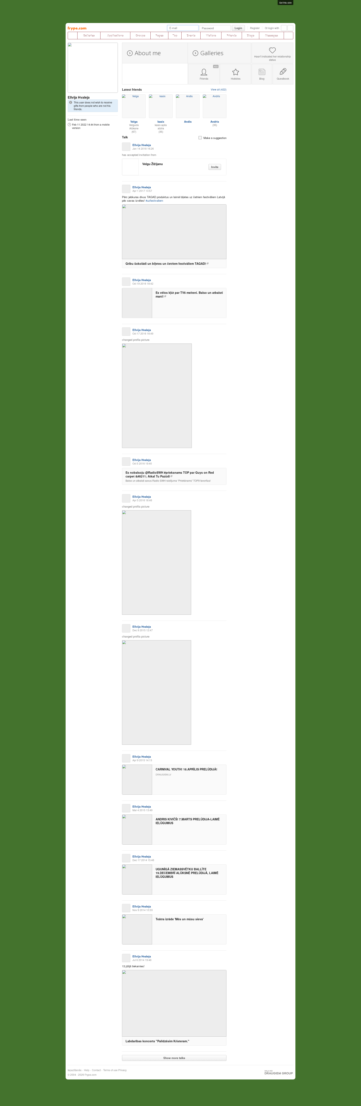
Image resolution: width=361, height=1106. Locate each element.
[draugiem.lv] (72, 35)
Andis (188, 121)
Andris (214, 121)
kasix (161, 121)
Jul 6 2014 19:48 (141, 960)
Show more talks (174, 1058)
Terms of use (110, 1070)
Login (238, 28)
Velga (133, 121)
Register (255, 28)
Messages (271, 36)
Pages (159, 36)
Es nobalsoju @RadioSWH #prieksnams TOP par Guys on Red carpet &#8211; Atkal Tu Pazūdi (170, 474)
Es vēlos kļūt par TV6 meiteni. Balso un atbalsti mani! (189, 294)
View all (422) (218, 89)
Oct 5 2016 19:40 (142, 463)
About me (148, 53)
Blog (261, 78)
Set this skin (285, 2)
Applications (115, 36)
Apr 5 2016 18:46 (142, 500)
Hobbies (235, 78)
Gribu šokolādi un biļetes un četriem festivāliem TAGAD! (166, 263)
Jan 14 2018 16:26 (143, 148)
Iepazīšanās (74, 1070)
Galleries (89, 36)
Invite (214, 167)
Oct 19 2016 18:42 (142, 283)
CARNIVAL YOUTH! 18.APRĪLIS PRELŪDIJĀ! (186, 769)
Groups (140, 36)
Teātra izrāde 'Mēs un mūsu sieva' (179, 919)
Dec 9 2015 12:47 (142, 630)
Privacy (122, 1070)
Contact (96, 1070)
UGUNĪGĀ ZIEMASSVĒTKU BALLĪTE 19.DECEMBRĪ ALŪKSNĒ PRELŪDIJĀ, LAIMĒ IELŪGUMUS (187, 873)
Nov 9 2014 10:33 (142, 910)
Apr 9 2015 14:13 (142, 760)
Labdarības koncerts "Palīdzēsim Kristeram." (157, 1041)
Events (191, 36)
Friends (231, 36)
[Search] (288, 35)
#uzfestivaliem (154, 200)
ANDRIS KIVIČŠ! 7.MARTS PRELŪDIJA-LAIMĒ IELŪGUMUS (188, 821)
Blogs (250, 36)
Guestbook (283, 78)
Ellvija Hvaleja (79, 97)
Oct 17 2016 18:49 (142, 333)
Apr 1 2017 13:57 (142, 190)
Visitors (211, 36)
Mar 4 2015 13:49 (142, 810)
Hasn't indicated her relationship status (272, 58)
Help (86, 1070)
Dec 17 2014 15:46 (143, 860)
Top (175, 36)
